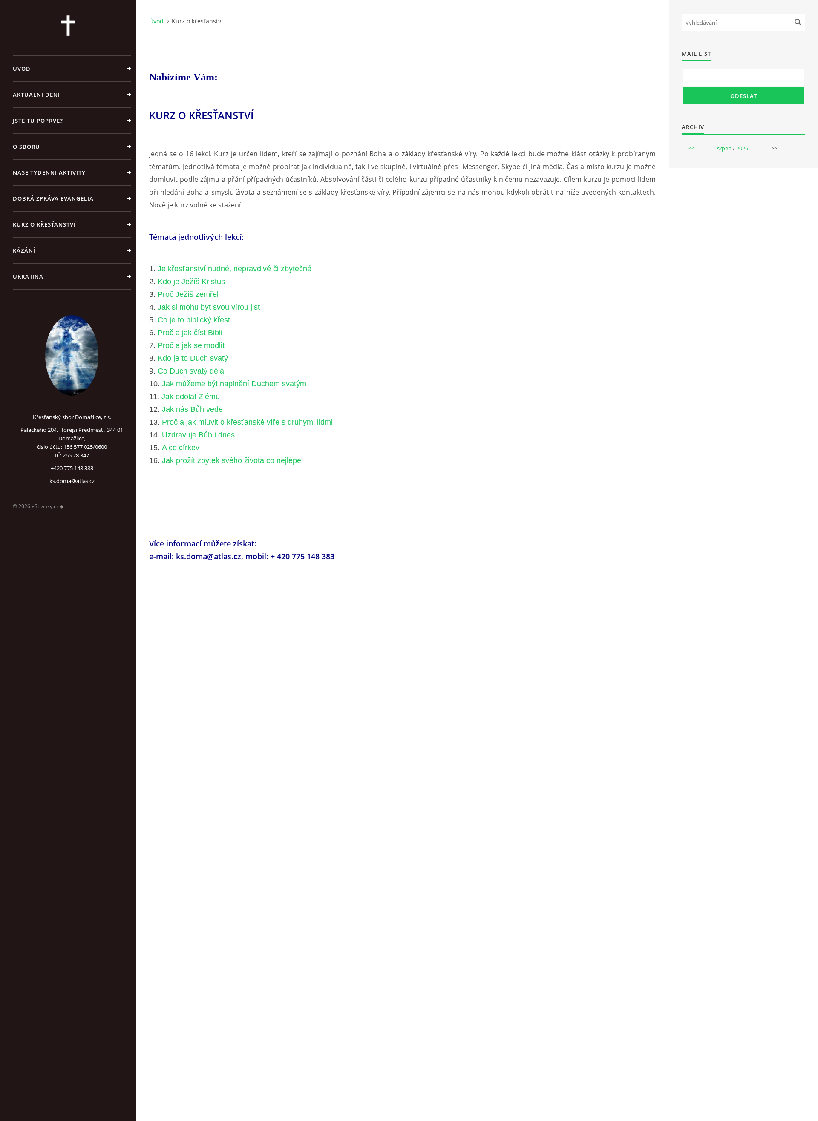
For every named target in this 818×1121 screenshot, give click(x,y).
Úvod (22, 68)
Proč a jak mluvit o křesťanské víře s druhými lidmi (247, 422)
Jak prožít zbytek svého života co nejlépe (231, 460)
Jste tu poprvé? (38, 120)
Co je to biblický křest (194, 320)
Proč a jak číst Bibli (190, 332)
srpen (724, 148)
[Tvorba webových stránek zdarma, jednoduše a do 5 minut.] (62, 506)
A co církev (180, 447)
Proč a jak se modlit (191, 345)
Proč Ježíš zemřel (188, 294)
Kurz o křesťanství (44, 224)
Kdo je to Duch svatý (193, 358)
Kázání (24, 250)
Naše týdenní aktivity (49, 172)
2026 (742, 148)
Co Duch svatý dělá (191, 371)
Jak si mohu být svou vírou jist (209, 307)
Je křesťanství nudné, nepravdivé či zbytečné (234, 268)
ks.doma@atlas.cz (72, 481)
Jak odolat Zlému (190, 396)
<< (691, 148)
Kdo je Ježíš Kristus (191, 281)
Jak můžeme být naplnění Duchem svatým (234, 383)
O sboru (26, 146)
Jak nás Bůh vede (192, 409)
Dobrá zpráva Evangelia (53, 198)
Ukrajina (28, 276)
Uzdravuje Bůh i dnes (198, 435)
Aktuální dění (36, 94)
